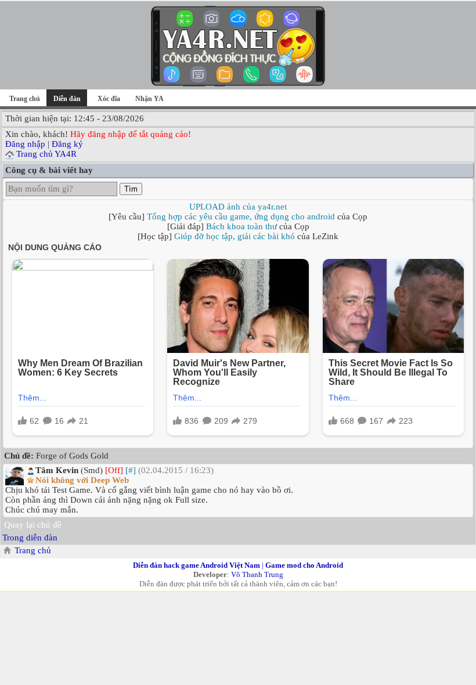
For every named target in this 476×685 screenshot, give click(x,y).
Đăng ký (67, 144)
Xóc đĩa (109, 99)
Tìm (131, 189)
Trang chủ (24, 99)
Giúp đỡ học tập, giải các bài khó (234, 236)
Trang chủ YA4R (46, 153)
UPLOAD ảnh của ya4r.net (238, 206)
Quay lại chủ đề (33, 524)
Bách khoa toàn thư (241, 226)
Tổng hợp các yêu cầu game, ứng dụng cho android (241, 216)
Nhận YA (149, 99)
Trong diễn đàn (29, 537)
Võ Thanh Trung (257, 574)
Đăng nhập (25, 144)
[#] (130, 470)
